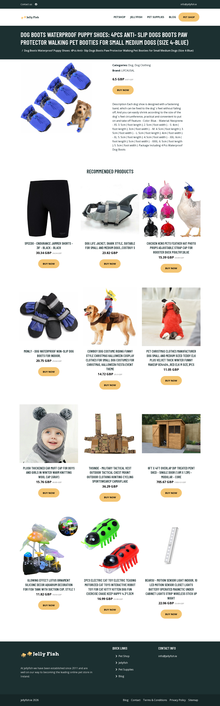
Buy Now (123, 90)
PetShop (119, 17)
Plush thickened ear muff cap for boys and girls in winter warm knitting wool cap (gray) (49, 472)
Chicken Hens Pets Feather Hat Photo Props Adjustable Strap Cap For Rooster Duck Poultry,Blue (171, 247)
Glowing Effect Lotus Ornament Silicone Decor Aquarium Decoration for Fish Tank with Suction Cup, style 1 (49, 584)
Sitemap (193, 700)
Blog (172, 17)
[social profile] (36, 4)
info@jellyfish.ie (189, 4)
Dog (130, 65)
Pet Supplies (155, 17)
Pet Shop (189, 17)
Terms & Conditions (155, 700)
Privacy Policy (178, 700)
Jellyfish (136, 17)
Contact (135, 700)
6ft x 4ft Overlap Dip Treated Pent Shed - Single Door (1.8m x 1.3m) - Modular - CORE (171, 472)
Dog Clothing (143, 65)
